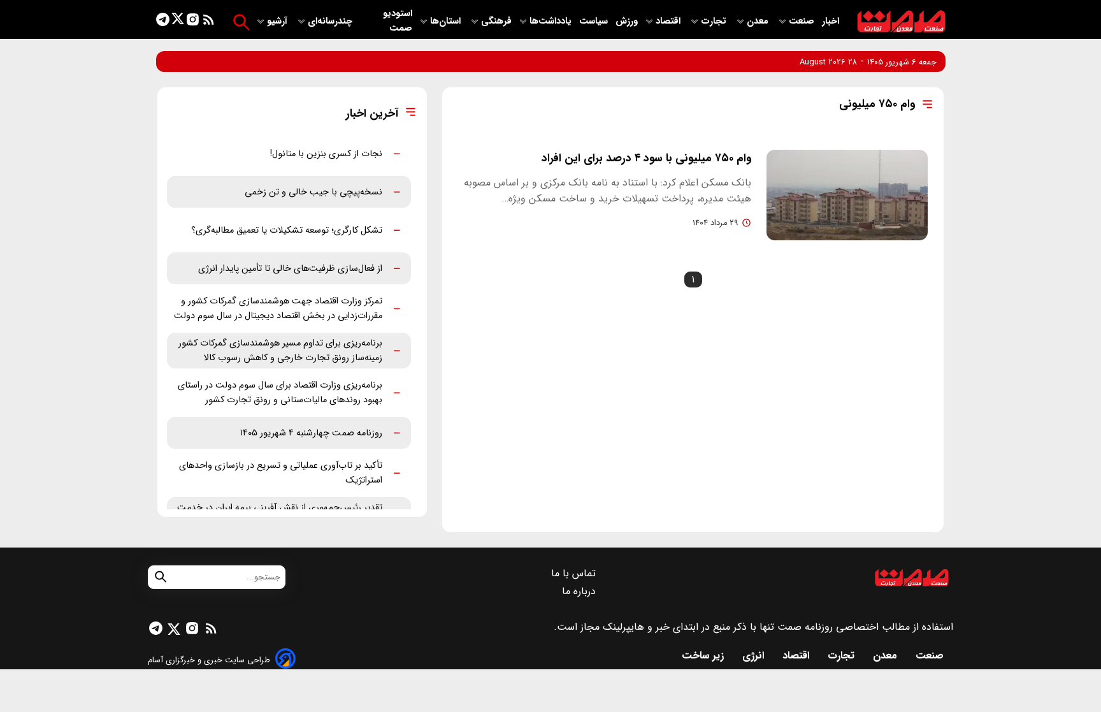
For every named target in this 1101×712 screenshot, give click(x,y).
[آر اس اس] (209, 22)
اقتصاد (669, 21)
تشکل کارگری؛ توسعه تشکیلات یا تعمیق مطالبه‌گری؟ (286, 230)
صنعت (803, 21)
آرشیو (278, 21)
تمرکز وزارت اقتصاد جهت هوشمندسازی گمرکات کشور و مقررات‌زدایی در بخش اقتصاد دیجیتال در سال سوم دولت (278, 308)
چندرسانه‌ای (331, 21)
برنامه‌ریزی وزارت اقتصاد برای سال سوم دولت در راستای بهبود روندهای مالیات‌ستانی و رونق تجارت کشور (280, 392)
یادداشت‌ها (551, 21)
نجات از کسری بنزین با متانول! (326, 154)
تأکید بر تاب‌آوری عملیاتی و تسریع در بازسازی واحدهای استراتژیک (280, 473)
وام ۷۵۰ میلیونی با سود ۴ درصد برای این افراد (646, 158)
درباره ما (580, 591)
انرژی (754, 656)
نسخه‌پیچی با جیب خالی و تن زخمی (313, 192)
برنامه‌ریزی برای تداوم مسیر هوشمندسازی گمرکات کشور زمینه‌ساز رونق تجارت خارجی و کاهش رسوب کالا (280, 350)
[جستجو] (241, 22)
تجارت (715, 21)
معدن (759, 21)
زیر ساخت (704, 656)
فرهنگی (496, 21)
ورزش (626, 21)
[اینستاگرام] (193, 22)
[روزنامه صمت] (901, 22)
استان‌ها (446, 21)
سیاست (594, 21)
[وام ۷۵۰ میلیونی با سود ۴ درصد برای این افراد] (847, 195)
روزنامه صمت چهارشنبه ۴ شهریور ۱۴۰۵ (311, 433)
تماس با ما (575, 573)
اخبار (830, 21)
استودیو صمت (397, 21)
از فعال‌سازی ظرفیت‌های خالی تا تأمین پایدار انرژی (290, 268)
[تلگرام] (163, 22)
